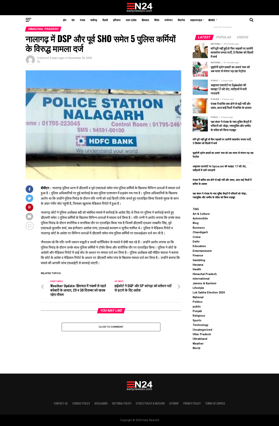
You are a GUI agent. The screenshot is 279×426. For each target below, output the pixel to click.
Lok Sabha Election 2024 (209, 292)
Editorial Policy (121, 403)
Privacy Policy (192, 403)
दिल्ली (105, 20)
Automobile (200, 218)
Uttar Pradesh (202, 334)
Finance (198, 255)
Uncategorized (202, 329)
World (196, 348)
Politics (198, 301)
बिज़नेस (181, 20)
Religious (199, 315)
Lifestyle (198, 288)
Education (199, 246)
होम (64, 20)
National (198, 297)
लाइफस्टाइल (196, 20)
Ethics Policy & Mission (150, 403)
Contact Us (61, 403)
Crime (197, 237)
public (197, 306)
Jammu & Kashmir (205, 283)
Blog (196, 223)
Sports (197, 320)
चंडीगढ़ (93, 20)
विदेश (156, 20)
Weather (198, 343)
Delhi (196, 241)
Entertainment (202, 251)
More (211, 20)
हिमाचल (145, 20)
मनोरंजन (169, 20)
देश (73, 20)
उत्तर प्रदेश (131, 20)
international (201, 278)
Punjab (197, 311)
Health (197, 269)
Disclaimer (101, 403)
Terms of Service (215, 403)
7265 (196, 209)
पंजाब (82, 20)
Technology (200, 325)
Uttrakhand (200, 339)
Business (199, 227)
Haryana (198, 264)
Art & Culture (201, 214)
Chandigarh (200, 232)
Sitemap (174, 403)
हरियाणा (117, 20)
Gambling (199, 260)
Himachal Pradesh (205, 274)
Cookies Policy (81, 403)
